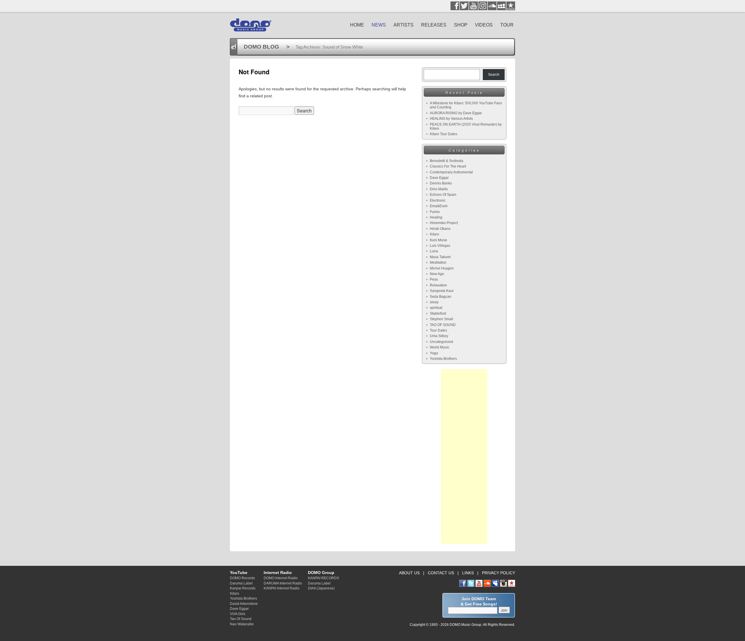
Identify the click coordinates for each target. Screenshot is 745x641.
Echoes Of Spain (443, 195)
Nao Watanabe (242, 624)
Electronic (438, 200)
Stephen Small (441, 319)
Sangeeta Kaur (442, 291)
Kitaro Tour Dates (443, 134)
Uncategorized (441, 342)
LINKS (468, 572)
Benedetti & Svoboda (446, 161)
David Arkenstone (244, 603)
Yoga (434, 353)
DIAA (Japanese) (321, 588)
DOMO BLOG (261, 47)
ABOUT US (409, 572)
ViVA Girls (237, 614)
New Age (437, 274)
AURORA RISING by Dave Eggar (456, 113)
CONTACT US (441, 572)
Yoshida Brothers (443, 359)
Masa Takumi (440, 257)
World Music (439, 347)
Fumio (435, 212)
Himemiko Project (444, 223)
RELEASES (433, 24)
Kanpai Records (243, 588)
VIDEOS (484, 24)
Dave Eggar (439, 178)
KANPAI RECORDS (323, 578)
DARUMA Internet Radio (283, 583)
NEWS (379, 24)
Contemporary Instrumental (451, 172)
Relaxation (438, 285)
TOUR (507, 24)
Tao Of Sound (240, 619)
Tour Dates (438, 330)
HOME (357, 24)
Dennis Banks (441, 183)
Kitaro (434, 234)
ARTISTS (403, 24)
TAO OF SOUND (443, 325)
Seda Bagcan (440, 297)
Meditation (438, 262)
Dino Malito (439, 189)
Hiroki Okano (440, 229)
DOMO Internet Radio (281, 578)
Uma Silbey (439, 336)
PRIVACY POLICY (498, 572)
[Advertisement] (464, 456)
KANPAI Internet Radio (281, 588)
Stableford (438, 313)
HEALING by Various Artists (451, 119)
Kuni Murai (438, 240)
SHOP (460, 24)
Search (493, 75)
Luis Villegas (440, 246)
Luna (434, 251)
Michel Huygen (442, 268)
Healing (436, 217)
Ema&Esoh (439, 206)
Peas (434, 279)
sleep (434, 302)
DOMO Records (242, 578)
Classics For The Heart (448, 166)
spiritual (436, 308)
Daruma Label (241, 583)
